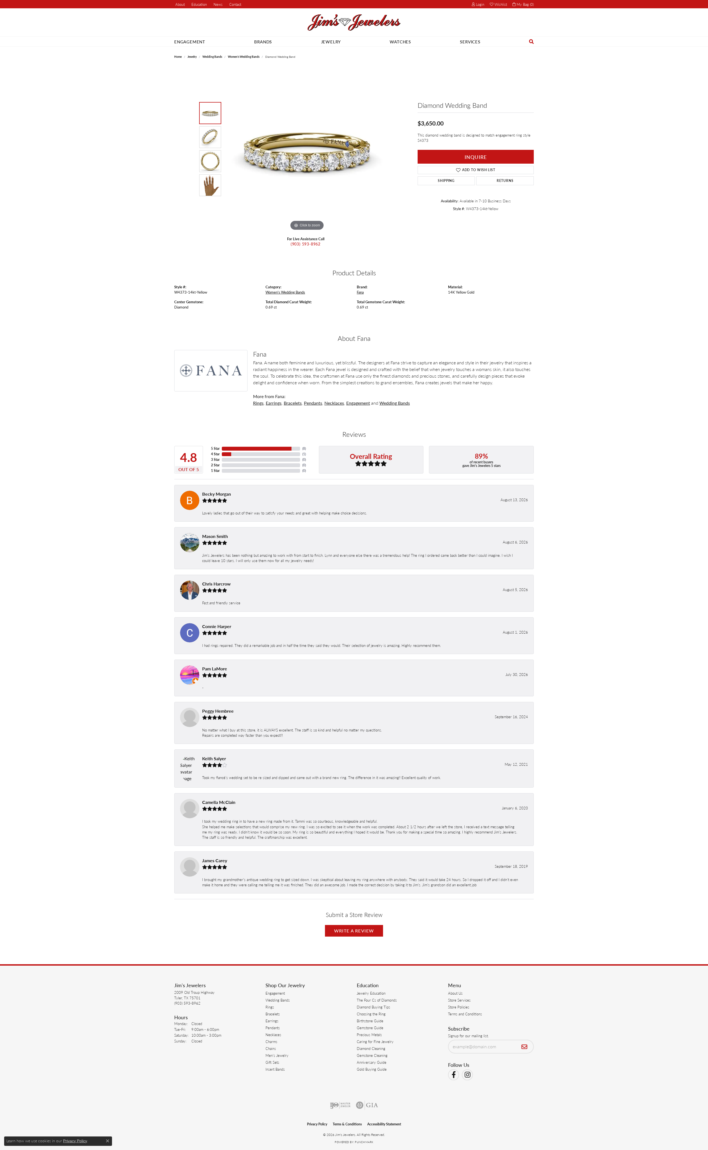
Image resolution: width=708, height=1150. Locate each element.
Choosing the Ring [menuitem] (371, 1013)
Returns (505, 180)
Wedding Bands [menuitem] (278, 1000)
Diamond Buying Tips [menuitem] (373, 1007)
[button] (198, 4)
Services (470, 42)
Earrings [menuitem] (272, 1020)
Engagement (189, 42)
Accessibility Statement (384, 1124)
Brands (263, 42)
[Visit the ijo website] (340, 1105)
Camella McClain (218, 802)
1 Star (215, 470)
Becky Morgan (216, 494)
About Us (455, 993)
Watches (400, 42)
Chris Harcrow (216, 584)
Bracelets (293, 403)
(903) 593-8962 (306, 244)
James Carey (214, 860)
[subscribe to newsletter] (524, 1047)
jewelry (192, 57)
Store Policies (458, 1007)
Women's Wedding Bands (243, 57)
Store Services (459, 1000)
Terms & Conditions (347, 1124)
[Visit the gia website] (367, 1105)
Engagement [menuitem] (275, 993)
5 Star (215, 448)
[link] (179, 4)
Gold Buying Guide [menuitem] (372, 1069)
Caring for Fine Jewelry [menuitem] (375, 1041)
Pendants (313, 403)
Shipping (446, 180)
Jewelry (331, 42)
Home (178, 57)
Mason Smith (215, 536)
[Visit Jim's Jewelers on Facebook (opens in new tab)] (453, 1074)
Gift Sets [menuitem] (272, 1062)
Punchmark (364, 1142)
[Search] (531, 41)
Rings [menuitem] (270, 1007)
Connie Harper (216, 626)
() (304, 448)
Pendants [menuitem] (273, 1027)
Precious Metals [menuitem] (369, 1034)
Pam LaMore (214, 668)
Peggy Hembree (218, 711)
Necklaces (334, 403)
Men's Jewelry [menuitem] (277, 1055)
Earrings (274, 403)
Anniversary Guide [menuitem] (371, 1062)
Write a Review (354, 930)
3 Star (215, 459)
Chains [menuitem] (271, 1048)
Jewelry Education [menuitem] (371, 993)
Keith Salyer (214, 758)
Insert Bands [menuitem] (275, 1069)
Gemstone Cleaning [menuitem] (372, 1055)
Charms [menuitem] (271, 1041)
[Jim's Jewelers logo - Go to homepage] (354, 22)
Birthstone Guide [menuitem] (370, 1020)
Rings (258, 403)
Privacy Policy (317, 1124)
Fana (360, 292)
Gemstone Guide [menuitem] (370, 1027)
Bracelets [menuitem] (273, 1013)
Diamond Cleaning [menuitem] (371, 1048)
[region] (307, 149)
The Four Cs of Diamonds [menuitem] (377, 1000)
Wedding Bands (212, 57)
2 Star (215, 465)
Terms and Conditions (465, 1013)
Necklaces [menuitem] (273, 1034)
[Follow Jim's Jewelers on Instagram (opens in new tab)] (467, 1074)
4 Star (215, 454)
